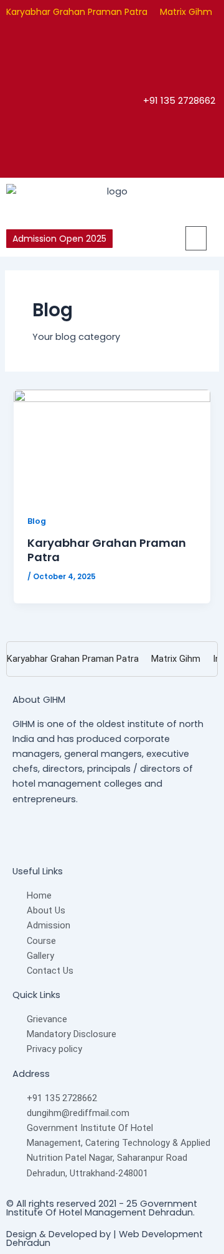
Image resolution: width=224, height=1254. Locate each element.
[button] (190, 238)
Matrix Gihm (186, 12)
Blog (36, 521)
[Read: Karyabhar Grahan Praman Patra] (112, 443)
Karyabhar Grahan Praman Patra (76, 12)
